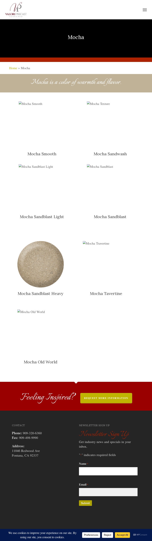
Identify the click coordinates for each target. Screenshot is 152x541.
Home (13, 68)
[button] (145, 10)
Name (83, 463)
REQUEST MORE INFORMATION (106, 398)
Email (83, 484)
